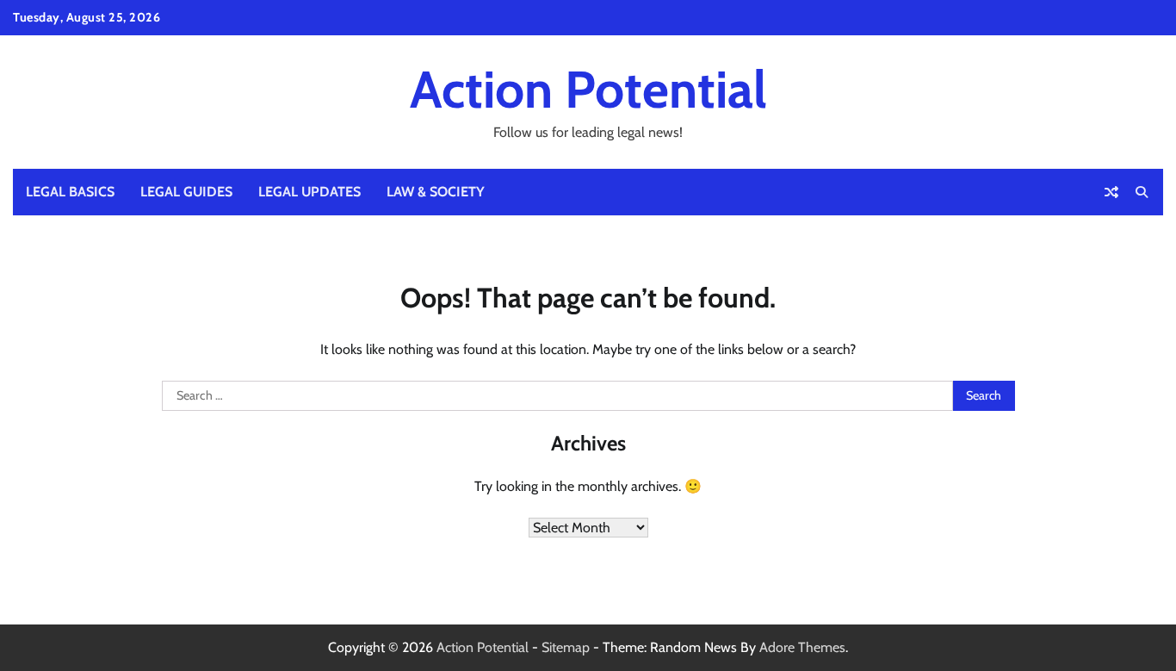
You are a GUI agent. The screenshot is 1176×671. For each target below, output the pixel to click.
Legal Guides (186, 191)
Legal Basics (70, 191)
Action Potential (588, 89)
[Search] (1141, 192)
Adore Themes (802, 647)
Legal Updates (309, 191)
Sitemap (566, 647)
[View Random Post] (1111, 192)
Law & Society (436, 191)
